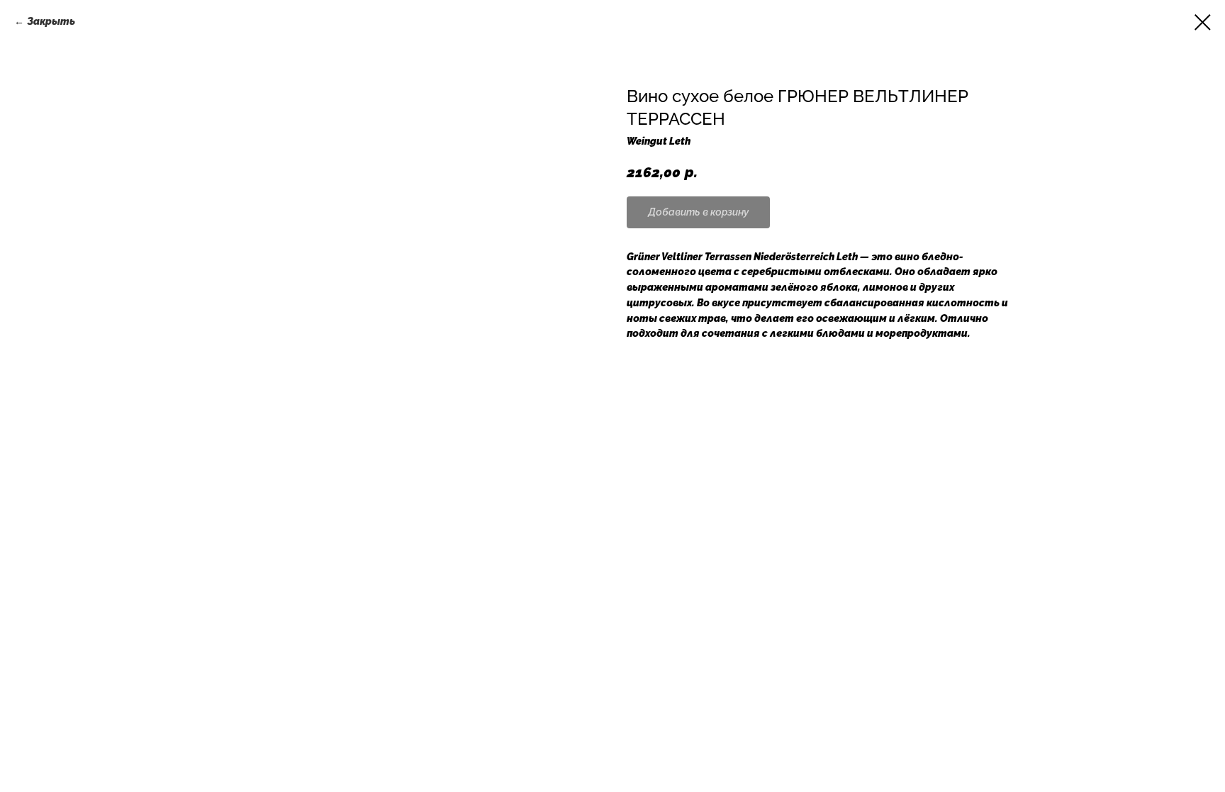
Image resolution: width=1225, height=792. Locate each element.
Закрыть (51, 21)
